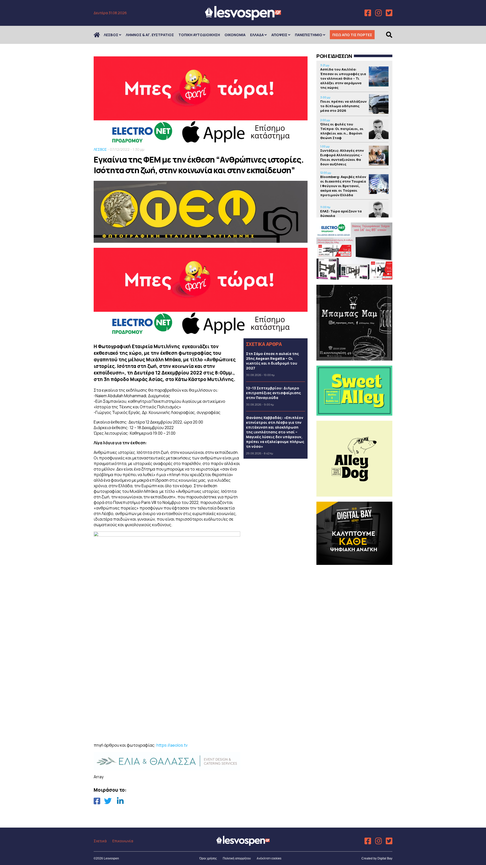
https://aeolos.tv (172, 745)
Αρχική (100, 34)
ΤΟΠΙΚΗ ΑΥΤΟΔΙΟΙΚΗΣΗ (199, 34)
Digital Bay (384, 858)
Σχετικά (100, 840)
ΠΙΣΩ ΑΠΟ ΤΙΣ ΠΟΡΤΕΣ (352, 34)
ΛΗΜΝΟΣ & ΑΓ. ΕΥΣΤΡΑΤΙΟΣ (150, 34)
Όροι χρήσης (208, 858)
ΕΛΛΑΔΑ (257, 34)
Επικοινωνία (122, 840)
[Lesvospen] (243, 18)
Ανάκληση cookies (269, 858)
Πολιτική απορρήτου (237, 858)
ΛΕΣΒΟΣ (111, 34)
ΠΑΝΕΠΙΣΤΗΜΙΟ (308, 34)
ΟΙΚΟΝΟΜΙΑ (235, 34)
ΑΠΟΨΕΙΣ (279, 34)
